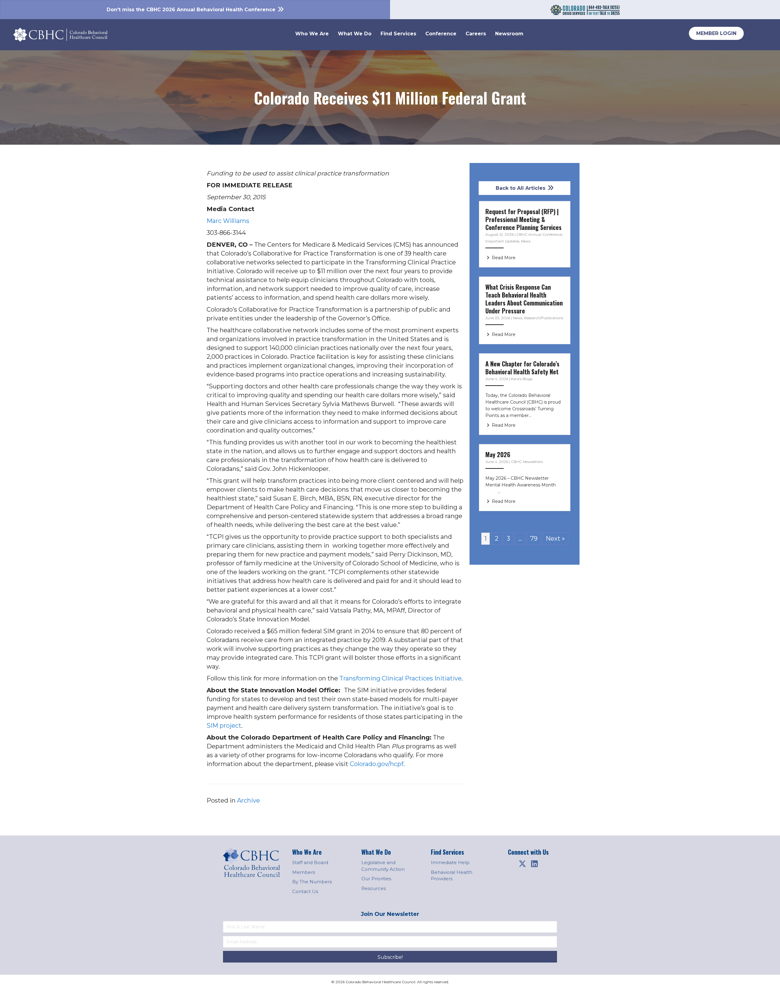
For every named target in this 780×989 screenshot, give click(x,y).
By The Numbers (312, 882)
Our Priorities (376, 878)
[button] (522, 863)
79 (533, 538)
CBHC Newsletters (527, 461)
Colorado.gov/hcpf (376, 764)
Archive (248, 800)
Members (303, 872)
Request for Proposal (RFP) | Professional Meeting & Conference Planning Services (523, 219)
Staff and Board (310, 862)
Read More (503, 257)
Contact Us (305, 891)
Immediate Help (450, 862)
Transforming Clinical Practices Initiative (400, 678)
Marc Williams (228, 220)
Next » (555, 538)
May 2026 (497, 454)
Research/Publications (543, 318)
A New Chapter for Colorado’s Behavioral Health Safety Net (522, 367)
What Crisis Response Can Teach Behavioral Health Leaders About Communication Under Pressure (524, 298)
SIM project (224, 725)
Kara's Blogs (521, 378)
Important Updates (502, 241)
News (525, 241)
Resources (373, 888)
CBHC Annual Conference (539, 234)
